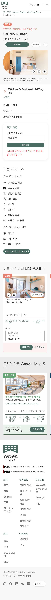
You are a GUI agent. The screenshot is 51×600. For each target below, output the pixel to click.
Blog (6, 562)
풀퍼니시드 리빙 (25, 502)
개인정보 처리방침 (22, 576)
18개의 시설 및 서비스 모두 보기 (17, 251)
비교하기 (38, 295)
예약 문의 (17, 44)
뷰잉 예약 (36, 44)
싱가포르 (8, 497)
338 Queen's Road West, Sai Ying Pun (22, 404)
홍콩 (9, 12)
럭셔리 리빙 (25, 485)
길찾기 (6, 97)
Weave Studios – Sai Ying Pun (26, 12)
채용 (6, 541)
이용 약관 (7, 576)
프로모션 (40, 498)
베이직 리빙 (25, 509)
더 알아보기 (39, 347)
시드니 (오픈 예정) (8, 510)
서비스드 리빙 (25, 493)
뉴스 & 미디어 (9, 555)
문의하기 (24, 539)
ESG (6, 547)
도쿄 (6, 502)
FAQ (22, 545)
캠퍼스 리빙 (25, 521)
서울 (6, 491)
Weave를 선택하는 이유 (41, 489)
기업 (38, 504)
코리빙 (23, 515)
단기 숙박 (24, 526)
